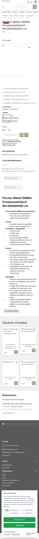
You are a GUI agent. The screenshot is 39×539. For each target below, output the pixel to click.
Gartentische (30, 15)
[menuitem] (6, 11)
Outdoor (22, 15)
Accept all (19, 525)
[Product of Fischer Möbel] (6, 34)
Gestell (5, 112)
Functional (28, 510)
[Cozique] (8, 2)
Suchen (35, 7)
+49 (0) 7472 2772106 (11, 445)
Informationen (7, 471)
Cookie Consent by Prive (30, 533)
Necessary (14, 510)
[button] (26, 135)
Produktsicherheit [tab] (11, 311)
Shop (11, 15)
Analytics (15, 513)
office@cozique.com (11, 449)
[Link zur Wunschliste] (28, 2)
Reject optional (19, 520)
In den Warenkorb (10, 135)
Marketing (28, 513)
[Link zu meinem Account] (31, 2)
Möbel (16, 15)
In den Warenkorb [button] (16, 350)
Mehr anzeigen (8, 413)
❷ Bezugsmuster (10, 187)
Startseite (5, 15)
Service (5, 461)
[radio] (6, 118)
